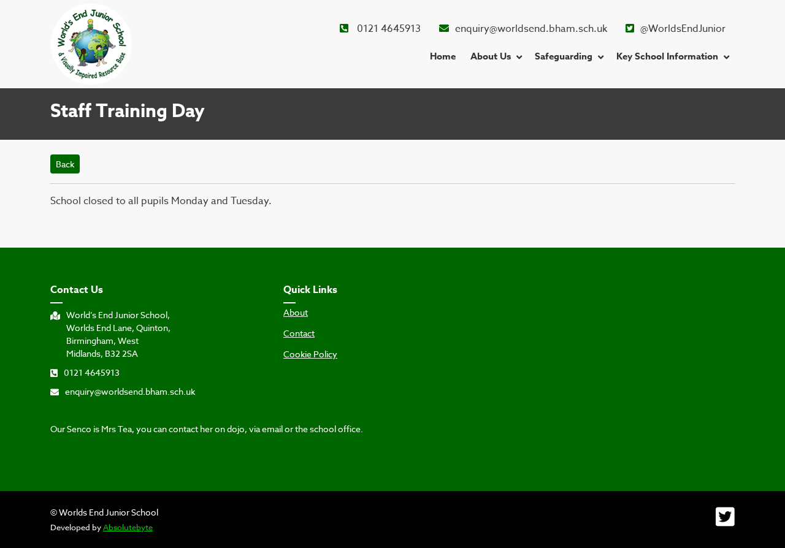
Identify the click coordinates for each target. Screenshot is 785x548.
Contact (299, 333)
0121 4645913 (387, 28)
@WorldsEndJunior (683, 28)
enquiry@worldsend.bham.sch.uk (531, 28)
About (295, 312)
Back (65, 164)
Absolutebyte (128, 527)
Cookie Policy (310, 354)
